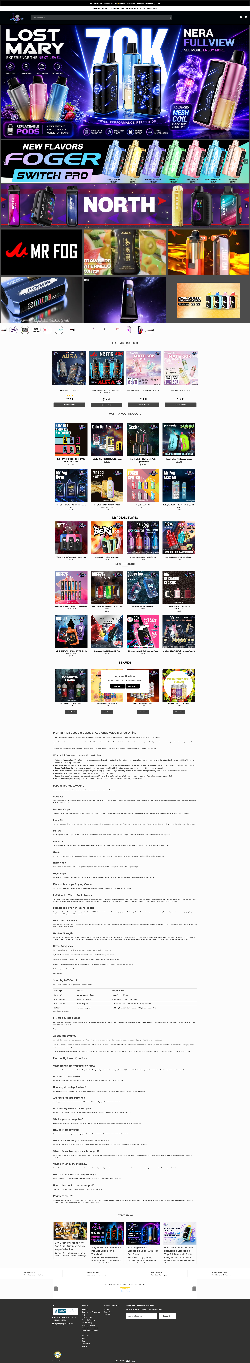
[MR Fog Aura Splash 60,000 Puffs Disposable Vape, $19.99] (106, 368)
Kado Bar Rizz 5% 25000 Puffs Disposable (107, 459)
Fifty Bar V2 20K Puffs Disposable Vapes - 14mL (71, 557)
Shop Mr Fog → (167, 834)
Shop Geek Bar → (65, 802)
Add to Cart (71, 711)
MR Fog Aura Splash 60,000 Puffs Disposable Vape (106, 391)
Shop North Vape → (134, 866)
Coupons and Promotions (91, 1312)
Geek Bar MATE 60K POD (181, 390)
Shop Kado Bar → (192, 824)
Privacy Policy (87, 1317)
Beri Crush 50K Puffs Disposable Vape (107, 557)
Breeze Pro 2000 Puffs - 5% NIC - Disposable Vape (71, 606)
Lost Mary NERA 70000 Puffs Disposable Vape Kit (179, 651)
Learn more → (125, 1133)
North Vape (108, 1312)
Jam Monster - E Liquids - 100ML (71, 703)
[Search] (169, 17)
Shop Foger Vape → (150, 877)
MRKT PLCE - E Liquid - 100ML (143, 703)
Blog (83, 1341)
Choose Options (69, 404)
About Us (85, 1335)
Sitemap (85, 1346)
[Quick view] (66, 383)
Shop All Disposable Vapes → (61, 1011)
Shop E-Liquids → (58, 1029)
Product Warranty (88, 1320)
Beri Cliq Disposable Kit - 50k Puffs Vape (143, 557)
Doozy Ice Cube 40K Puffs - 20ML (143, 606)
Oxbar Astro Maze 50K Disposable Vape (107, 651)
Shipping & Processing (90, 1327)
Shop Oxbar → (162, 856)
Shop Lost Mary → (184, 813)
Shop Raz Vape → (164, 845)
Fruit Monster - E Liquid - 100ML (107, 703)
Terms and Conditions (90, 1330)
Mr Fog (106, 1309)
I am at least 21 (118, 686)
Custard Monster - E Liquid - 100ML (178, 703)
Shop (83, 1338)
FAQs (84, 1314)
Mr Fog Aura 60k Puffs (69, 390)
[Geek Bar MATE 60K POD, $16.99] (180, 368)
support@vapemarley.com (86, 770)
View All (107, 1314)
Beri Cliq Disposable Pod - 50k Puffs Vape (178, 557)
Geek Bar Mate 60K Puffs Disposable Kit (143, 390)
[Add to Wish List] (71, 383)
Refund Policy (87, 1322)
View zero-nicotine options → (122, 1112)
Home (84, 1333)
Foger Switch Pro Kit (143, 505)
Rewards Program (88, 1325)
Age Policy (85, 1309)
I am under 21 (132, 686)
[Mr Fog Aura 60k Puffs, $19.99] (69, 368)
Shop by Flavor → (58, 973)
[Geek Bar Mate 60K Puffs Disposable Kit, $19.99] (143, 368)
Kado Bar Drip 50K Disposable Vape (179, 459)
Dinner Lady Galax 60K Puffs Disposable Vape (143, 651)
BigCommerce (61, 1360)
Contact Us (86, 1343)
